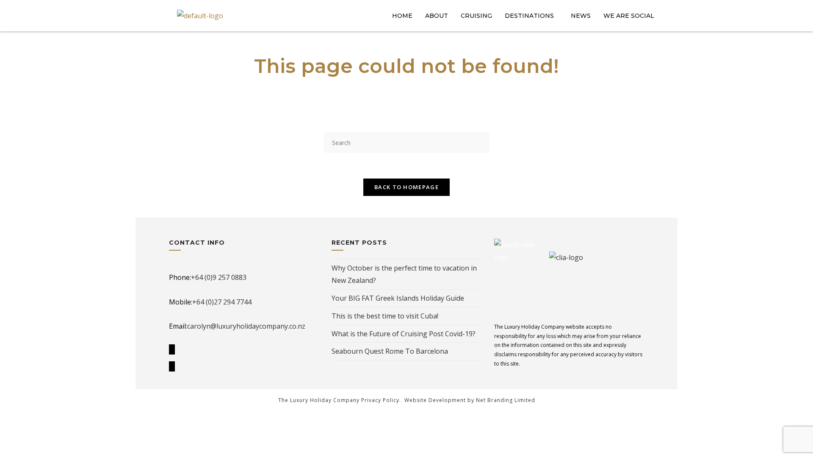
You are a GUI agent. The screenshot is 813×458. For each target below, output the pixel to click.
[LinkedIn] (172, 366)
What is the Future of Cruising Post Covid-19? (404, 333)
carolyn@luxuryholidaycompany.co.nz (246, 326)
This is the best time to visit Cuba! (385, 316)
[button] (531, 15)
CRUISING (476, 16)
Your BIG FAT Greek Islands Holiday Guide (398, 298)
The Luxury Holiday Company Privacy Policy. (339, 400)
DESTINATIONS (529, 16)
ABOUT (436, 16)
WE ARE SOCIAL (628, 16)
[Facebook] (172, 349)
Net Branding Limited (505, 400)
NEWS (581, 16)
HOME (402, 16)
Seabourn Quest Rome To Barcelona (390, 351)
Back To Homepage (406, 187)
